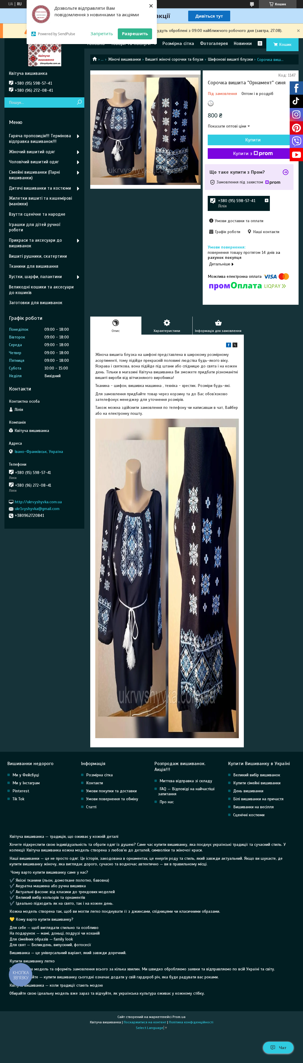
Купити (253, 140)
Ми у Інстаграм (26, 782)
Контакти (94, 782)
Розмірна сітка (178, 43)
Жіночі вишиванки (124, 59)
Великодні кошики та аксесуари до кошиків (41, 289)
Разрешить (135, 33)
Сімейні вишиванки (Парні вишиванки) (34, 175)
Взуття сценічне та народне (37, 214)
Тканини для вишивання (33, 266)
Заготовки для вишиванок (35, 302)
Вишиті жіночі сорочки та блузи (174, 59)
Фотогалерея (214, 43)
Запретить (102, 33)
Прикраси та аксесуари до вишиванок (35, 243)
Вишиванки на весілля (253, 806)
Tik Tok (18, 798)
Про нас (166, 801)
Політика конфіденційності (191, 1022)
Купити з (242, 154)
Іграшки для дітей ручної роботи (34, 227)
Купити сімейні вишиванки (257, 782)
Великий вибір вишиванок (256, 775)
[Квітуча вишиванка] (44, 54)
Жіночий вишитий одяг (32, 151)
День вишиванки (248, 790)
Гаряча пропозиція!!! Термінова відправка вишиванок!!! (40, 138)
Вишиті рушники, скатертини (38, 256)
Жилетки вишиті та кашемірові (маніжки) (40, 201)
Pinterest (20, 790)
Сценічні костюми (249, 814)
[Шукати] (79, 102)
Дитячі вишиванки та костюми (40, 188)
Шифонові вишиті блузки (230, 59)
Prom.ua (179, 1017)
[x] (235, 346)
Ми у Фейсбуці (25, 775)
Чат (282, 1047)
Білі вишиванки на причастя (258, 798)
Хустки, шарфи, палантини (35, 276)
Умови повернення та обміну (112, 798)
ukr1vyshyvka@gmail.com (37, 508)
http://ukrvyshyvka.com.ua (38, 501)
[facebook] (228, 346)
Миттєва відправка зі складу (185, 780)
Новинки (243, 43)
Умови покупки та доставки (111, 790)
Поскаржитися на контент (145, 1022)
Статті (91, 806)
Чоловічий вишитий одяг (34, 161)
